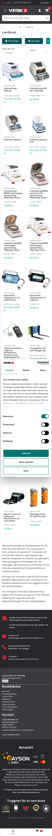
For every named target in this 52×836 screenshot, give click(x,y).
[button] (46, 808)
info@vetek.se (38, 638)
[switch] (45, 424)
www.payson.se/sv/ (30, 785)
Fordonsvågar (9, 293)
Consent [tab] (9, 370)
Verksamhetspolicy (10, 707)
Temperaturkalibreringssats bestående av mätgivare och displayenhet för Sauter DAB (13, 354)
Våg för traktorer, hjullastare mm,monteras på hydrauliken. (12, 517)
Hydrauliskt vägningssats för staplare (38, 297)
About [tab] (43, 370)
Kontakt (8, 715)
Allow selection (26, 462)
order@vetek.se (27, 730)
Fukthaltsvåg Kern (12, 140)
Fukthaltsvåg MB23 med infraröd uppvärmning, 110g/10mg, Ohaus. (39, 194)
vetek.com (34, 659)
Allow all (26, 453)
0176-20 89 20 (10, 727)
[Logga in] (40, 10)
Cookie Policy (7, 696)
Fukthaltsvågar (9, 86)
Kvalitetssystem (8, 702)
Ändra (5, 681)
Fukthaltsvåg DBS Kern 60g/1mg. (38, 89)
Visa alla (8, 53)
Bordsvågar (13, 41)
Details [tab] (26, 370)
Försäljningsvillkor (9, 694)
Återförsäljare (7, 710)
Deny (26, 471)
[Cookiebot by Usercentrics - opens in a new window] (37, 363)
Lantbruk (29, 27)
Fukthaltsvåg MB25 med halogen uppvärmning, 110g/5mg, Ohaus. (13, 246)
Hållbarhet (6, 699)
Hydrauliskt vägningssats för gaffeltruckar (12, 297)
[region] (26, 41)
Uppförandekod (8, 704)
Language (44, 3)
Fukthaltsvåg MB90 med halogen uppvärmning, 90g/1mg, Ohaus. (39, 246)
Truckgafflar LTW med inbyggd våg (38, 349)
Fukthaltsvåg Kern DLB (38, 141)
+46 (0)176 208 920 (22, 3)
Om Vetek (6, 691)
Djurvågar (35, 41)
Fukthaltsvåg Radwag (10, 89)
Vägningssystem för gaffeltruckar (38, 515)
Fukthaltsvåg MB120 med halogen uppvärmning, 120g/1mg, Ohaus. (13, 194)
